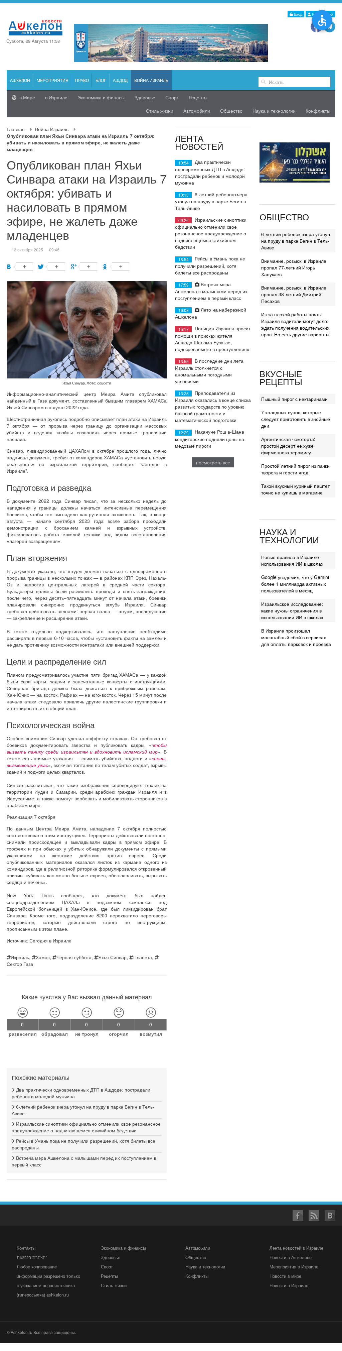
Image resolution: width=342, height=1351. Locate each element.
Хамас (43, 957)
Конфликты (318, 110)
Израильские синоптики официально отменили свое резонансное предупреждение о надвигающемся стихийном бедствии (86, 1127)
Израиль (20, 957)
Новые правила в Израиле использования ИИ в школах (292, 560)
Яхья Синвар (112, 957)
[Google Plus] (84, 266)
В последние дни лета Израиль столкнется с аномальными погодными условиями (209, 370)
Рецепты (198, 97)
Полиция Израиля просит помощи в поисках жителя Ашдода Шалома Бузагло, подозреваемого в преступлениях (212, 338)
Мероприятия (52, 80)
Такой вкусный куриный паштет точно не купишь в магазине (295, 489)
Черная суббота (74, 957)
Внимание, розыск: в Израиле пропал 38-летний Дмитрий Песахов (293, 294)
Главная (16, 129)
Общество (231, 110)
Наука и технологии (274, 110)
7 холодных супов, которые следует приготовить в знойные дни (295, 419)
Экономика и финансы (123, 1248)
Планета (142, 957)
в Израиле (56, 97)
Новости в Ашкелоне (291, 1257)
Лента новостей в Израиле (296, 1248)
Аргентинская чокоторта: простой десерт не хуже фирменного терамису (288, 446)
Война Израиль (51, 129)
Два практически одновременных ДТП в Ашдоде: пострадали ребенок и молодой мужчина (210, 172)
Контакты (26, 1248)
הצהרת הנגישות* (32, 1257)
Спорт (172, 97)
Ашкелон (20, 80)
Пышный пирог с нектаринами (294, 399)
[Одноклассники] (116, 266)
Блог (101, 80)
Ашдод (120, 80)
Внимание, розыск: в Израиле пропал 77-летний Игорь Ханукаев (293, 267)
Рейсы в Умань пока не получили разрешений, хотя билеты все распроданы (210, 265)
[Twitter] (52, 266)
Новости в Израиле (289, 1285)
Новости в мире (285, 1276)
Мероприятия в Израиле (294, 1266)
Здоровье (145, 97)
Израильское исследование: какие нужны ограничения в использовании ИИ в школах (292, 610)
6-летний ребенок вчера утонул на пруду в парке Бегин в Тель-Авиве (211, 201)
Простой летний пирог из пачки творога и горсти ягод (295, 469)
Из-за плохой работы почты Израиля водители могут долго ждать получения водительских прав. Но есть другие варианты (295, 324)
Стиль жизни (159, 110)
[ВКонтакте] (20, 266)
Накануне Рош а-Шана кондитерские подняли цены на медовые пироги (209, 438)
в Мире (26, 97)
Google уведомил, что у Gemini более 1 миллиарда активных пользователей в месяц (295, 584)
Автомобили (196, 110)
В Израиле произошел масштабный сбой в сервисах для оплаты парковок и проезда (296, 637)
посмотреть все (213, 462)
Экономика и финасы (101, 97)
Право (82, 80)
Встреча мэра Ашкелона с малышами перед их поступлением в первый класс (211, 291)
